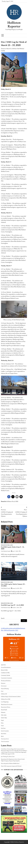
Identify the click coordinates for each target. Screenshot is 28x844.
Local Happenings (4, 701)
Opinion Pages (4, 717)
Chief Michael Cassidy (5, 551)
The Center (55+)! (5, 739)
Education (3, 683)
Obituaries (3, 712)
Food (2, 691)
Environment (3, 686)
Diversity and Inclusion (6, 680)
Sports (2, 736)
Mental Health (4, 709)
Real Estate (3, 728)
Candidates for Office (5, 672)
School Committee (5, 731)
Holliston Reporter (14, 24)
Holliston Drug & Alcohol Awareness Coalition (11, 696)
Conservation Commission (6, 678)
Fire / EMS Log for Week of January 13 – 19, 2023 (13, 585)
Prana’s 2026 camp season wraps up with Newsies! (11, 766)
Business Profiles (4, 670)
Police (2, 723)
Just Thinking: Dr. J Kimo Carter (8, 756)
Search (2, 618)
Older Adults (3, 715)
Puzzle (2, 725)
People (2, 720)
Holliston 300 (4, 694)
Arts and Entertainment (6, 667)
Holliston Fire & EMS (12, 501)
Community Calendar (5, 675)
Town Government (5, 741)
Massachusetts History (5, 707)
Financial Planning (5, 688)
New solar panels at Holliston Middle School (10, 763)
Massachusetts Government (6, 704)
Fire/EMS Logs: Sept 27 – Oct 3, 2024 (12, 605)
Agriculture (3, 664)
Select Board (3, 733)
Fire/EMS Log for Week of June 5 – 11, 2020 (12, 548)
